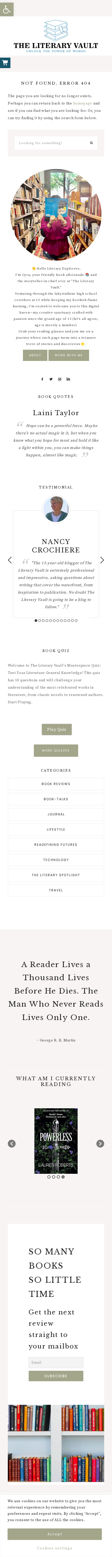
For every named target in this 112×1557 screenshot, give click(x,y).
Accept (54, 1534)
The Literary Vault (56, 36)
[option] (56, 433)
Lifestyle (56, 829)
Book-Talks (56, 799)
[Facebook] (42, 379)
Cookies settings (55, 1548)
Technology (56, 860)
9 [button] (65, 620)
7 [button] (58, 620)
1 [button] (36, 620)
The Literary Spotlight (56, 875)
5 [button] (50, 620)
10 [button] (68, 620)
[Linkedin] (68, 379)
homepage (82, 103)
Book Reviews (56, 784)
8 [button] (61, 620)
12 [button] (76, 620)
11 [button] (72, 620)
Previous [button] (10, 560)
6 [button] (54, 620)
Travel (56, 890)
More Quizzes (56, 750)
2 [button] (39, 620)
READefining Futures (56, 844)
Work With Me (69, 355)
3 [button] (43, 620)
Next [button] (102, 560)
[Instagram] (60, 379)
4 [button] (47, 620)
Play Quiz (56, 729)
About (35, 355)
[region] (56, 1526)
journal (56, 814)
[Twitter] (51, 379)
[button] (7, 9)
